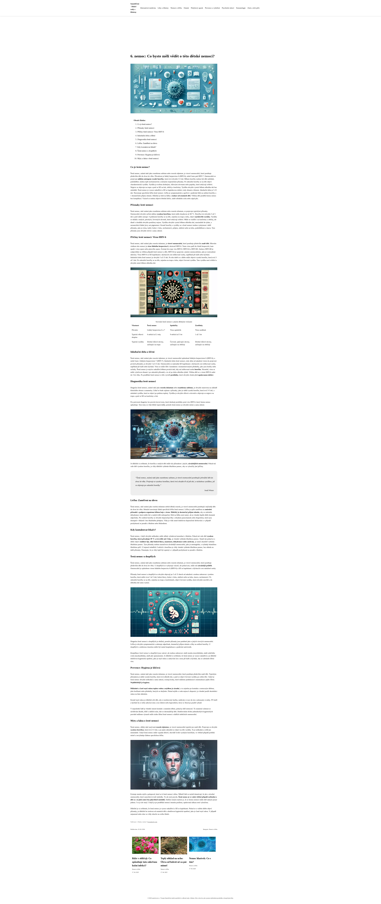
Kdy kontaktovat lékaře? (146, 147)
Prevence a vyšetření (212, 8)
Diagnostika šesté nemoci (147, 139)
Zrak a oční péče (254, 8)
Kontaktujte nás (152, 822)
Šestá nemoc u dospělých (147, 151)
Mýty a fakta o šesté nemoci (148, 158)
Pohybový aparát (197, 8)
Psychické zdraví (228, 8)
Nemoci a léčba (176, 8)
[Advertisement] (190, 31)
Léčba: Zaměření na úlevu (147, 143)
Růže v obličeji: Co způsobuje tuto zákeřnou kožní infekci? (144, 862)
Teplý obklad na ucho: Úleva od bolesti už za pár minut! (174, 862)
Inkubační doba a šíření (146, 136)
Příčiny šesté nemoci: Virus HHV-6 (150, 132)
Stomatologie (241, 8)
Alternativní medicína (148, 8)
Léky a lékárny (163, 8)
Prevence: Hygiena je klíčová (148, 155)
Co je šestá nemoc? (144, 124)
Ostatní (186, 8)
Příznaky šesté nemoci (145, 128)
